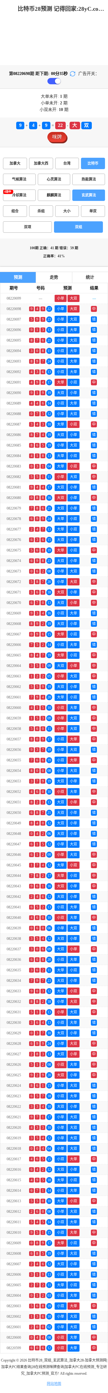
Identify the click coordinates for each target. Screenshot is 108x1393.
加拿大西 (41, 163)
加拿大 (15, 163)
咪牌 (57, 136)
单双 (93, 211)
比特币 (93, 163)
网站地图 (54, 1384)
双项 (27, 227)
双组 (78, 227)
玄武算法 (89, 195)
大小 (66, 211)
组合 (15, 211)
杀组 (41, 211)
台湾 (66, 163)
